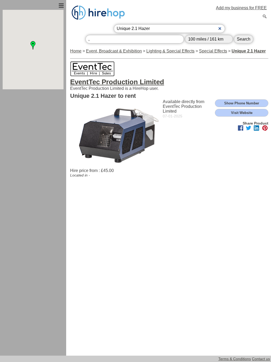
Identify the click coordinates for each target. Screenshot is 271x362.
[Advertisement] (33, 147)
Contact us (261, 359)
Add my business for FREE (241, 8)
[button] (33, 45)
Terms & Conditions (234, 359)
